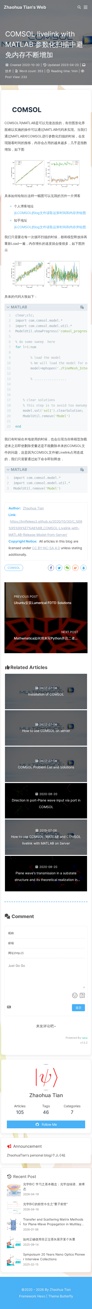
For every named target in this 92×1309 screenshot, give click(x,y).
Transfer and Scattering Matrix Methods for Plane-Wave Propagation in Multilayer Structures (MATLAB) (53, 1222)
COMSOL (14, 567)
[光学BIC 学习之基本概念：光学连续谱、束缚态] (14, 1190)
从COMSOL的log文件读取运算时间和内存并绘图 (50, 213)
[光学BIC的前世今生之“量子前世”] (14, 1207)
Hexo (41, 1296)
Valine (85, 1038)
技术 (8, 71)
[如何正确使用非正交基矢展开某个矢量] (14, 1242)
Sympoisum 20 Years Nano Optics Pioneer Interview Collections (54, 1256)
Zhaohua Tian (33, 508)
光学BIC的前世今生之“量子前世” (45, 1204)
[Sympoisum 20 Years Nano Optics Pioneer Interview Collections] (14, 1260)
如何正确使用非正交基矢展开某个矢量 (49, 1239)
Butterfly (66, 1296)
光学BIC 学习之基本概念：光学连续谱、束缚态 (54, 1186)
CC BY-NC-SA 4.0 (46, 548)
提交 (78, 1007)
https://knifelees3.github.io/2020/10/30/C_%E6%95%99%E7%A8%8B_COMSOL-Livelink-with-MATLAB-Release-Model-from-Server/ (45, 528)
